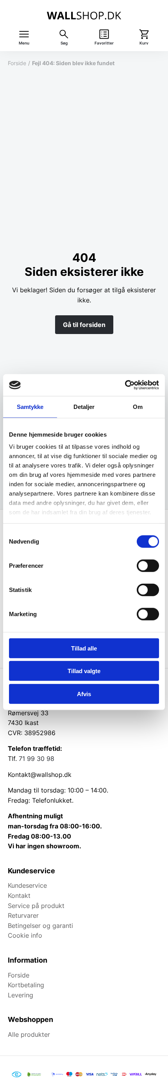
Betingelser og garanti (40, 925)
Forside (17, 63)
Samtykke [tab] (30, 406)
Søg (64, 43)
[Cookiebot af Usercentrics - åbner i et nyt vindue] (125, 385)
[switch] (148, 565)
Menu (24, 43)
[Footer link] (16, 1074)
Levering (20, 995)
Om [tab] (138, 406)
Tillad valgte (84, 671)
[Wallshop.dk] (84, 16)
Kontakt (19, 895)
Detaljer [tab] (84, 406)
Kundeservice (27, 885)
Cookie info (25, 935)
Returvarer (23, 915)
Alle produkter (29, 1034)
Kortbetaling (26, 985)
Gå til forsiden (84, 325)
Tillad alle (84, 648)
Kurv (143, 43)
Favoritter (104, 43)
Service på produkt (36, 906)
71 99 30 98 (36, 758)
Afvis (84, 693)
